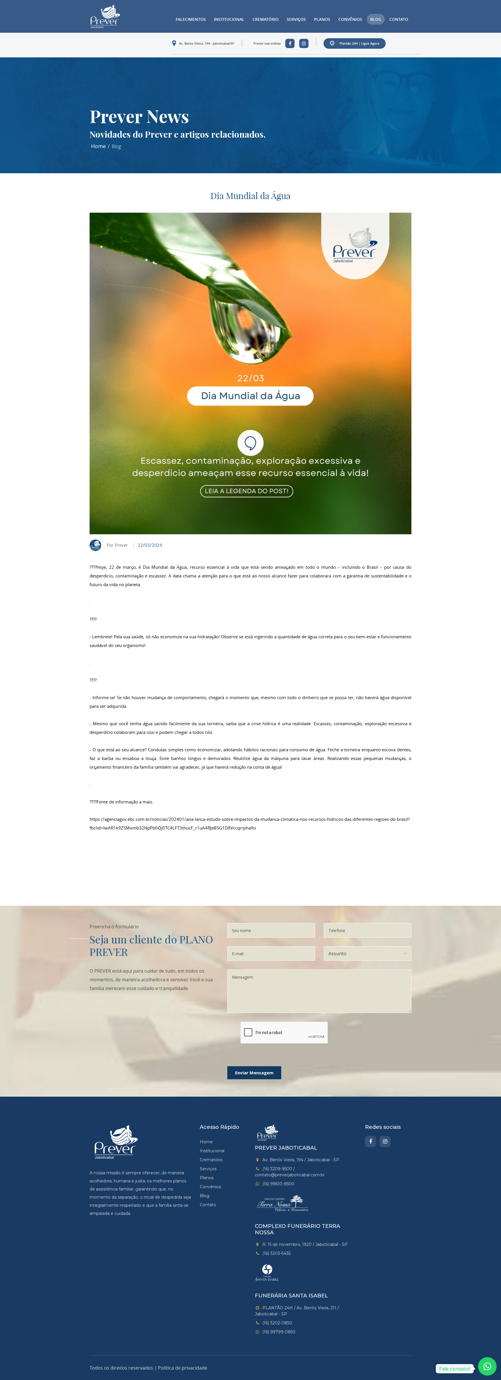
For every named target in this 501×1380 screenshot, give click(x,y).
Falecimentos (191, 19)
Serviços (296, 19)
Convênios (350, 19)
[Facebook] (370, 1141)
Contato (398, 19)
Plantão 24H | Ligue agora (359, 43)
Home (98, 146)
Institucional (229, 19)
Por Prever (117, 545)
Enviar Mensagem (254, 1072)
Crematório (266, 19)
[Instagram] (385, 1141)
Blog (375, 19)
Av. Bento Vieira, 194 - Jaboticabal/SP (206, 43)
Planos (322, 19)
